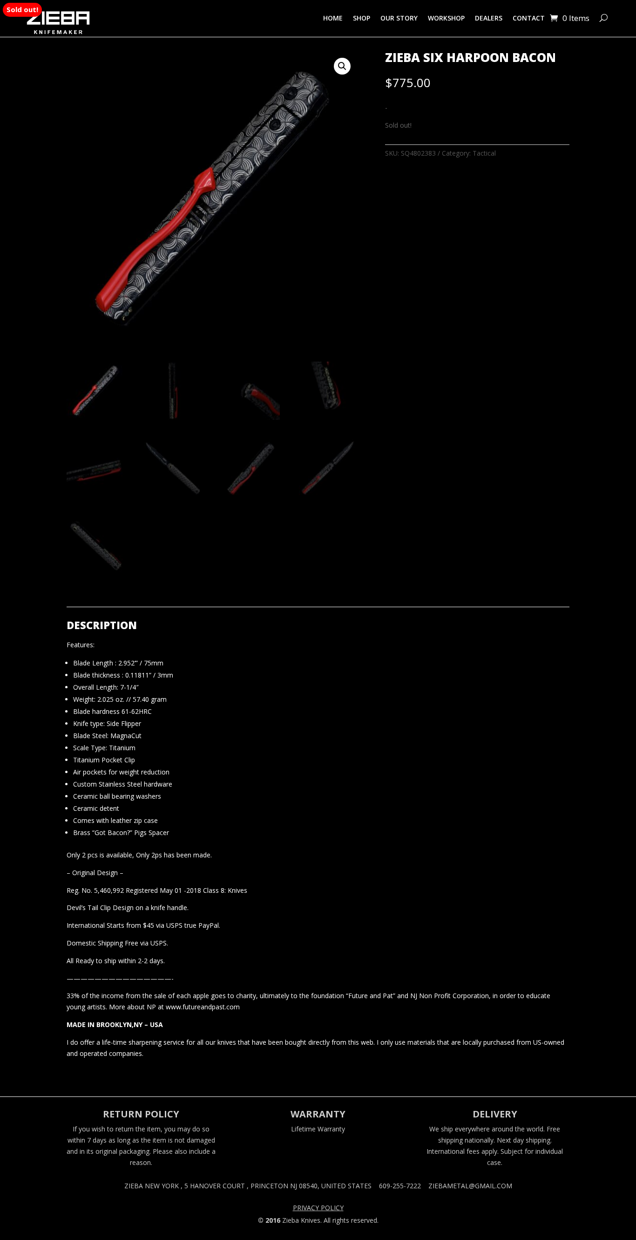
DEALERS (488, 18)
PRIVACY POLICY (318, 1208)
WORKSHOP (446, 18)
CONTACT (529, 18)
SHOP (361, 18)
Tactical (484, 153)
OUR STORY (399, 18)
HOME (333, 18)
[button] (342, 66)
